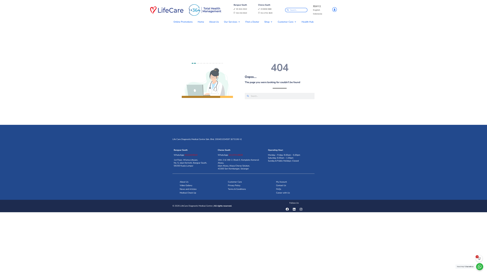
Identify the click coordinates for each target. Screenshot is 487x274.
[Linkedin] (294, 209)
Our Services (230, 21)
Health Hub (308, 21)
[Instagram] (301, 209)
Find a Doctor (252, 21)
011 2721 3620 (266, 13)
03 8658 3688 (266, 9)
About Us (214, 21)
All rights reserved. (223, 205)
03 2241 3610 (241, 9)
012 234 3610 (241, 13)
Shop (267, 21)
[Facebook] (287, 209)
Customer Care (285, 21)
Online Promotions (183, 21)
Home (201, 21)
